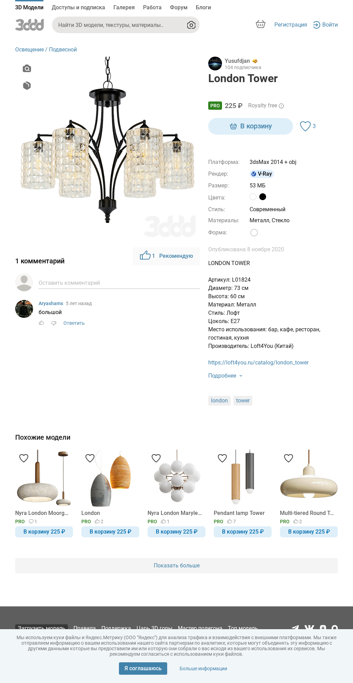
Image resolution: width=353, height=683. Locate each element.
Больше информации (203, 668)
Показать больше (177, 565)
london (219, 400)
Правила (84, 628)
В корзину (256, 126)
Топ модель (243, 628)
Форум (179, 7)
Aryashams (51, 303)
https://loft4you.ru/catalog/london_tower (258, 362)
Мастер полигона (200, 628)
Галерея (124, 7)
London (90, 513)
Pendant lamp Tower (239, 513)
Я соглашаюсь (143, 668)
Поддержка (116, 628)
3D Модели (29, 7)
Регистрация (290, 24)
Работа (152, 7)
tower (243, 400)
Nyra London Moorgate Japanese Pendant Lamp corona (43, 513)
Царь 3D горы (154, 628)
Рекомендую (172, 256)
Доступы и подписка (78, 7)
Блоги (203, 7)
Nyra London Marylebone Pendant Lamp (175, 513)
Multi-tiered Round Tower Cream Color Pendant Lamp (307, 513)
